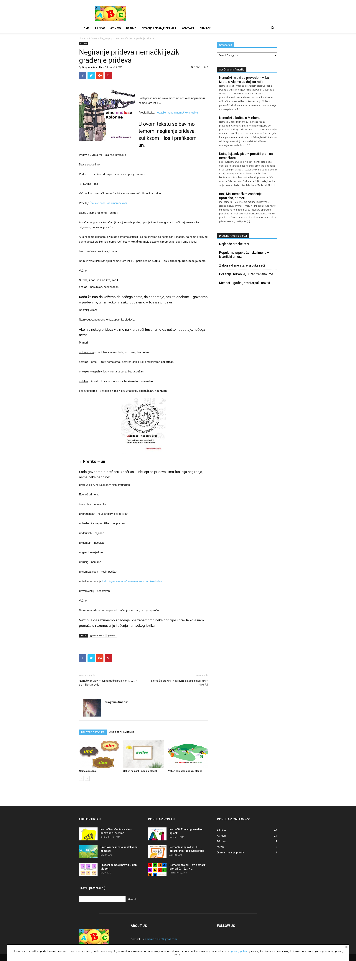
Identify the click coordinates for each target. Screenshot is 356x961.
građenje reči (97, 635)
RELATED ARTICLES (92, 732)
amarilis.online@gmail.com (161, 939)
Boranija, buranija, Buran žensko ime (246, 274)
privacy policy (239, 950)
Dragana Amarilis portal (233, 235)
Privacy (205, 28)
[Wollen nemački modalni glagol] (188, 754)
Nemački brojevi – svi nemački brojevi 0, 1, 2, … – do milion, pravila (108, 682)
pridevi (111, 635)
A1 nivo (100, 28)
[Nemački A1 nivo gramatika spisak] (157, 833)
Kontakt (188, 28)
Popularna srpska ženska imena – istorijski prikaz (244, 255)
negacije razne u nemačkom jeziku (177, 112)
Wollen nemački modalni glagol (185, 771)
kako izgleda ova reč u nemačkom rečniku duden (132, 581)
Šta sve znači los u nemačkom (108, 203)
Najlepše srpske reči (234, 244)
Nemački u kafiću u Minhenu (240, 118)
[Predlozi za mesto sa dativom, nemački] (88, 851)
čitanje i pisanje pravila (159, 28)
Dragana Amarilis (92, 67)
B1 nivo (131, 28)
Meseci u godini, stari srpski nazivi (244, 283)
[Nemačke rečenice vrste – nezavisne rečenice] (88, 833)
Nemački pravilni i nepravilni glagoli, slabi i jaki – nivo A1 (179, 682)
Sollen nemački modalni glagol (140, 771)
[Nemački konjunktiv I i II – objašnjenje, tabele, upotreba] (157, 851)
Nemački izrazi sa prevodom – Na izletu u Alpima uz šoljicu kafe (244, 80)
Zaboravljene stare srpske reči (242, 265)
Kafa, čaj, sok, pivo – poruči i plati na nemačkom (246, 156)
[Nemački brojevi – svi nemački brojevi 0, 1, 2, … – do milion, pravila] (157, 869)
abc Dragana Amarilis (231, 69)
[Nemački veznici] (99, 754)
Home (85, 28)
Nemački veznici (88, 771)
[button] (272, 28)
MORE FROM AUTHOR (122, 732)
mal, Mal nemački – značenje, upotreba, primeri (240, 196)
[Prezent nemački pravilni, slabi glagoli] (88, 869)
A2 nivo (115, 28)
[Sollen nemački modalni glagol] (143, 754)
